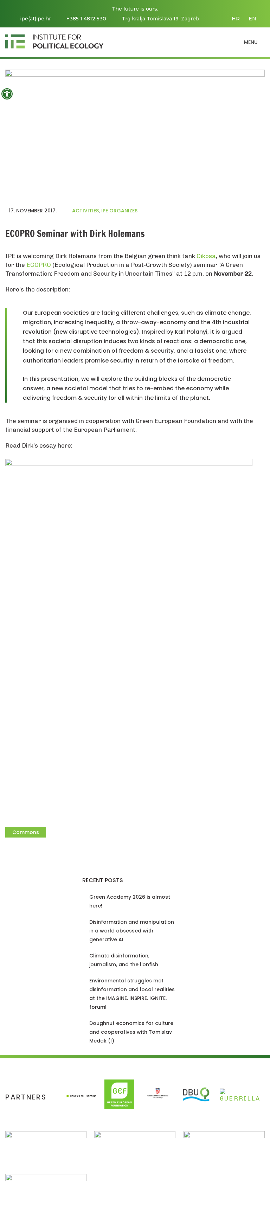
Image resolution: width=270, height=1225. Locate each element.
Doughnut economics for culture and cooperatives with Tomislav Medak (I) (131, 1032)
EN (252, 18)
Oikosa (206, 255)
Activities (85, 210)
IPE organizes (119, 210)
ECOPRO (38, 264)
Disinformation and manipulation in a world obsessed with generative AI (131, 930)
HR (236, 18)
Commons (25, 832)
